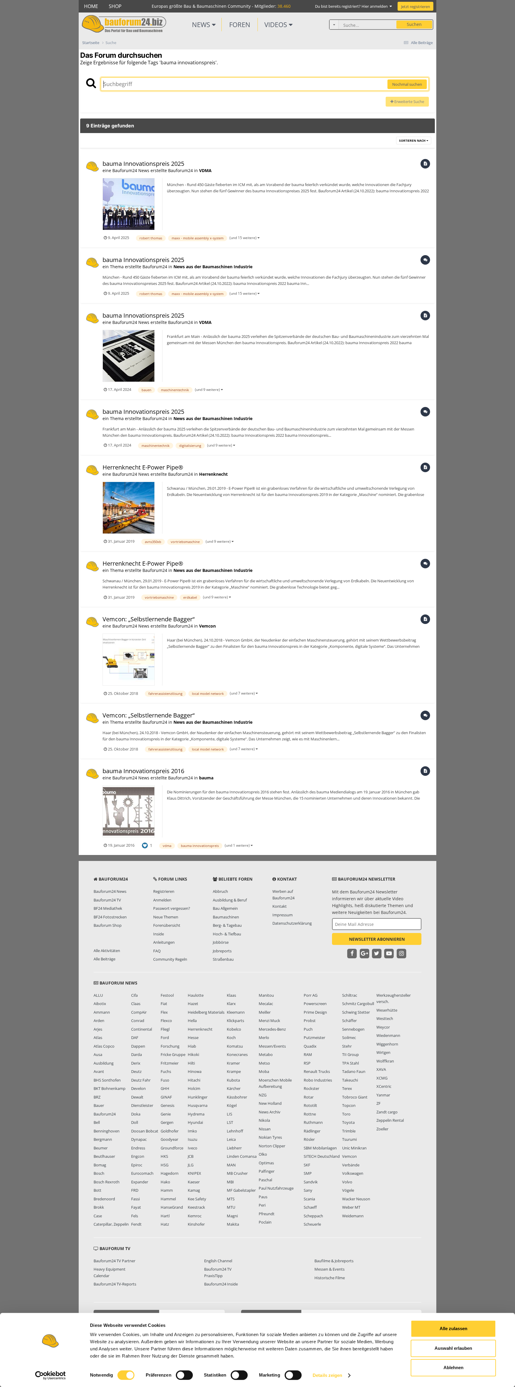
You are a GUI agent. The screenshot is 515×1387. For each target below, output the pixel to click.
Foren (239, 24)
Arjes (98, 1029)
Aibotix (100, 1003)
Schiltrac (349, 995)
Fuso (165, 1080)
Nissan (265, 1129)
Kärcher (234, 1088)
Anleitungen (164, 942)
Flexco (166, 1020)
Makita (233, 1224)
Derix (135, 1063)
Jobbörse (221, 942)
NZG (262, 1095)
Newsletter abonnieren (377, 939)
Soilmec (349, 1037)
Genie (166, 1114)
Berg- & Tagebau (227, 925)
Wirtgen (383, 1052)
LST (230, 1122)
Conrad (137, 1020)
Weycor (383, 1027)
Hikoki (193, 1054)
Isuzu (192, 1139)
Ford (165, 1037)
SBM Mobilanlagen (320, 1148)
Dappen (138, 1046)
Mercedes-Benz (272, 1029)
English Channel (218, 1260)
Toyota (348, 1122)
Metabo (266, 1054)
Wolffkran (385, 1061)
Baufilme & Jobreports (333, 1260)
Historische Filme (329, 1277)
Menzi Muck (269, 1020)
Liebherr (234, 1148)
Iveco (192, 1148)
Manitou (266, 995)
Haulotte (196, 995)
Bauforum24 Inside (221, 1284)
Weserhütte (386, 1010)
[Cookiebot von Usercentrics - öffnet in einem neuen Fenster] (50, 1375)
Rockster (311, 1088)
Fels (134, 1215)
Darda (136, 1054)
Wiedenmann (388, 1035)
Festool (167, 995)
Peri (262, 1205)
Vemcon (207, 626)
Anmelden (162, 900)
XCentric (383, 1086)
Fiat (164, 1003)
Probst (310, 1020)
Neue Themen (165, 917)
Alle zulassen (453, 1328)
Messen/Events (272, 1046)
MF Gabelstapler (241, 1190)
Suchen (414, 24)
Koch (231, 1037)
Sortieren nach (412, 140)
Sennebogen (353, 1029)
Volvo (347, 1182)
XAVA (381, 1069)
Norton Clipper (272, 1146)
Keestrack (196, 1207)
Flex (164, 1012)
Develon (138, 1088)
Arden (99, 1020)
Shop (115, 6)
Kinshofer (196, 1224)
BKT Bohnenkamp (109, 1088)
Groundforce (172, 1148)
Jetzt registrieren (415, 6)
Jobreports (222, 951)
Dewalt (137, 1097)
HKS (164, 1156)
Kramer (233, 1063)
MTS (231, 1199)
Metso (264, 1063)
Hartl (165, 1215)
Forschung (170, 1046)
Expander (139, 1182)
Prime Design (315, 1012)
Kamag (194, 1190)
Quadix (310, 1046)
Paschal (265, 1179)
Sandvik (311, 1182)
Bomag (100, 1165)
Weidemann (353, 1215)
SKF (307, 1165)
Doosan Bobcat (144, 1131)
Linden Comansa (242, 1156)
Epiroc (136, 1165)
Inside (158, 934)
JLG (190, 1165)
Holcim (194, 1088)
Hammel (168, 1199)
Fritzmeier (170, 1063)
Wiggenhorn (387, 1044)
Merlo (264, 1037)
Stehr (347, 1046)
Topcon (349, 1105)
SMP (308, 1173)
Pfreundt (266, 1213)
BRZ (97, 1097)
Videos (276, 24)
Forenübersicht (166, 925)
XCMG (381, 1078)
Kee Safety (197, 1199)
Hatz (165, 1224)
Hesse (193, 1037)
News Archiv (269, 1112)
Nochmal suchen (407, 84)
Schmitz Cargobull (358, 1003)
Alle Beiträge (104, 959)
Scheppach (313, 1215)
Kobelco (234, 1029)
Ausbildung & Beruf (230, 900)
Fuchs (166, 1071)
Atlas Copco (104, 1046)
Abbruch (220, 891)
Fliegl (165, 1029)
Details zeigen (327, 1375)
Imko (192, 1131)
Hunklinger (197, 1097)
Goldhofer (170, 1131)
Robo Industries (318, 1080)
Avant (99, 1071)
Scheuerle (312, 1224)
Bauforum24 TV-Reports (115, 1284)
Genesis (167, 1105)
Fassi (135, 1199)
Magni (232, 1215)
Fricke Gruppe (173, 1054)
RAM (308, 1054)
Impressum (282, 915)
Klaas (231, 995)
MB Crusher (237, 1173)
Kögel (232, 1105)
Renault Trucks (317, 1071)
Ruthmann (313, 1122)
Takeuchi (350, 1080)
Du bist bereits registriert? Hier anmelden (352, 6)
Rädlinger (312, 1131)
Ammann (102, 1012)
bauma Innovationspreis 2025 (143, 164)
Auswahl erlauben (453, 1348)
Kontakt (279, 906)
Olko (263, 1154)
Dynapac (139, 1139)
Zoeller (382, 1129)
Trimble (349, 1131)
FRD (134, 1190)
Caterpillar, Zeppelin (111, 1224)
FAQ (157, 951)
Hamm (167, 1190)
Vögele (348, 1190)
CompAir (139, 1012)
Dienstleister (142, 1105)
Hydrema (196, 1114)
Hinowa (194, 1071)
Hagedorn (170, 1173)
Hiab (192, 1046)
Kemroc (194, 1215)
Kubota (233, 1080)
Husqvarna (197, 1105)
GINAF (166, 1097)
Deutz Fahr (141, 1080)
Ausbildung (104, 1063)
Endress (138, 1148)
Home (91, 6)
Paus (263, 1196)
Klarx (231, 1003)
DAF (134, 1037)
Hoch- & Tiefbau (227, 934)
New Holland (270, 1103)
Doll (134, 1122)
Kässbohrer (237, 1097)
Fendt (136, 1224)
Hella (192, 1020)
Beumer (101, 1148)
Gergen (167, 1122)
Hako (165, 1182)
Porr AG (310, 995)
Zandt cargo (387, 1112)
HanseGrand (172, 1207)
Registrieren (163, 891)
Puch (308, 1029)
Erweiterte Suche (408, 101)
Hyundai (195, 1122)
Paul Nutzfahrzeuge (276, 1188)
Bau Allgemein (225, 908)
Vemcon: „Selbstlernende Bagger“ (149, 619)
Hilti (191, 1063)
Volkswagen (352, 1173)
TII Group (350, 1054)
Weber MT (351, 1207)
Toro (346, 1114)
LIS (229, 1114)
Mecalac (266, 1003)
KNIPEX (194, 1173)
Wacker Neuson (356, 1199)
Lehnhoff (235, 1131)
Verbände (350, 1165)
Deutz (136, 1071)
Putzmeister (314, 1037)
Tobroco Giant (354, 1097)
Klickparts (235, 1020)
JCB (190, 1156)
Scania (309, 1199)
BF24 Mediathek (108, 908)
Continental (141, 1029)
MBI (230, 1182)
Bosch (99, 1173)
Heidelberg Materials (206, 1012)
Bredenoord (104, 1199)
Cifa (134, 995)
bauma (206, 778)
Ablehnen (453, 1367)
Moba (264, 1071)
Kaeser (194, 1182)
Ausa (98, 1054)
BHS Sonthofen (107, 1080)
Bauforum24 (105, 1114)
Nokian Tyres (270, 1137)
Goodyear (169, 1139)
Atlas (98, 1037)
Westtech (384, 1018)
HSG (164, 1165)
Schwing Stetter (356, 1012)
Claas (135, 1003)
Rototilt (310, 1105)
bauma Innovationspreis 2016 (143, 771)
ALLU (98, 995)
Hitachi (194, 1080)
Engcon (137, 1156)
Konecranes (237, 1054)
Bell (97, 1122)
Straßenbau (223, 959)
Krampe (234, 1071)
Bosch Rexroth (107, 1182)
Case (98, 1215)
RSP (307, 1063)
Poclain (265, 1222)
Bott (97, 1190)
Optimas (266, 1163)
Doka (135, 1114)
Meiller (265, 1012)
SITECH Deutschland (322, 1156)
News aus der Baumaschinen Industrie (212, 266)
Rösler (309, 1139)
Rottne (310, 1114)
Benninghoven (107, 1131)
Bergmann (103, 1139)
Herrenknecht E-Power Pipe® (143, 467)
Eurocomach (142, 1173)
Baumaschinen (226, 917)
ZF (378, 1103)
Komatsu (235, 1046)
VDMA (205, 170)
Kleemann (236, 1012)
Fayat (136, 1207)
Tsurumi (349, 1139)
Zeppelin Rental (390, 1120)
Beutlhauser (104, 1156)
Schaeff (310, 1207)
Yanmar (383, 1095)
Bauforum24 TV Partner (114, 1260)
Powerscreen (315, 1003)
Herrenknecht (213, 474)
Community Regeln (170, 959)
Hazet (193, 1003)
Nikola (264, 1120)
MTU (231, 1207)
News (202, 24)
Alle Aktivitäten (107, 950)
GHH (165, 1088)
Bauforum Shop (108, 925)
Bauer (99, 1105)
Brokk (99, 1207)
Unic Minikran (354, 1148)
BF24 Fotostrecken (110, 917)
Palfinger (266, 1171)
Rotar (309, 1097)
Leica (231, 1139)
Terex (347, 1088)
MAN (231, 1165)
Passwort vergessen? (171, 908)
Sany (308, 1190)
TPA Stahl (350, 1063)
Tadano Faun (353, 1071)
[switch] (184, 1375)
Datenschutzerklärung (292, 923)
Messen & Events (329, 1269)
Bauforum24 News (110, 891)
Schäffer (349, 1020)
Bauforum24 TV (107, 900)
